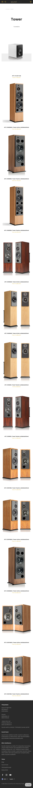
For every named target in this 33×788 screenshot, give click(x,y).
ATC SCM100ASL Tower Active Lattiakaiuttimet (16, 539)
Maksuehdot (5, 770)
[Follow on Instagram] (6, 775)
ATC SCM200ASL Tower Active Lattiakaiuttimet (16, 127)
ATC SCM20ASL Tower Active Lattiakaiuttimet (16, 333)
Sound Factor (5, 764)
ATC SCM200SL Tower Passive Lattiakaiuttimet (16, 230)
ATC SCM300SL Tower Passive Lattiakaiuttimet (16, 179)
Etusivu (8, 9)
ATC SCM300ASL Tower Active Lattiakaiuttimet (16, 591)
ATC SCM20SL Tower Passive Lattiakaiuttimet (17, 385)
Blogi (3, 762)
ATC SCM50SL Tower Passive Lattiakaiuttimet (17, 436)
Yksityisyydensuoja (6, 767)
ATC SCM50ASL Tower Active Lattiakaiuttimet (16, 282)
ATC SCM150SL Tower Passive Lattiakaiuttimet (16, 694)
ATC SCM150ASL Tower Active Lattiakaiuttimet (16, 642)
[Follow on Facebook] (3, 775)
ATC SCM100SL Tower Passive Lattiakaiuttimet (16, 488)
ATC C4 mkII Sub (16, 75)
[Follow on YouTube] (10, 775)
